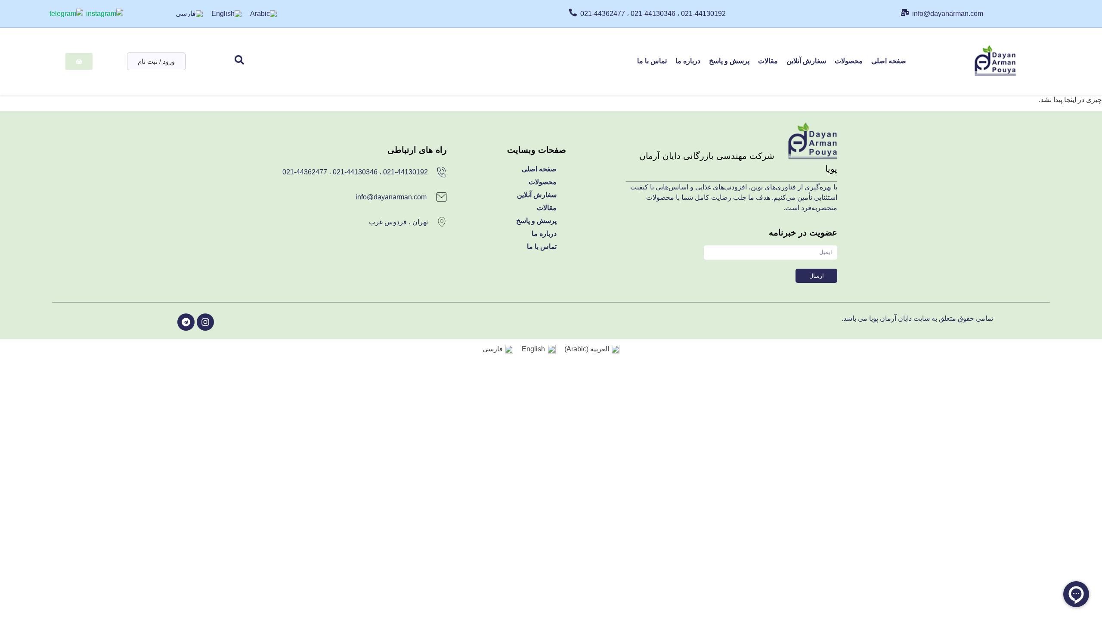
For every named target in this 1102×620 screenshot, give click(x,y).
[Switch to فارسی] (189, 14)
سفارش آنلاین (806, 61)
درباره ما (687, 61)
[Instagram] (205, 322)
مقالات (768, 61)
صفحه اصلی (888, 61)
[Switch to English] (226, 14)
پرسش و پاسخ (729, 61)
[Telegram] (186, 322)
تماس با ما (652, 61)
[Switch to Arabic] (263, 14)
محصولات (849, 61)
